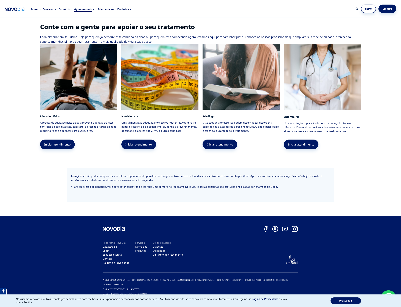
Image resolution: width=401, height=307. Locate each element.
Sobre (34, 9)
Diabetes (158, 246)
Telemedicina (106, 9)
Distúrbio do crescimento (168, 254)
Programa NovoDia (114, 242)
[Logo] (14, 9)
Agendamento (83, 9)
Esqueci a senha (112, 254)
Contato (107, 258)
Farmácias (64, 9)
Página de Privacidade (265, 299)
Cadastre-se (110, 246)
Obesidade (159, 250)
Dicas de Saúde (162, 242)
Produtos (123, 9)
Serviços (48, 9)
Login (106, 250)
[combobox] (361, 8)
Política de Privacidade (116, 263)
